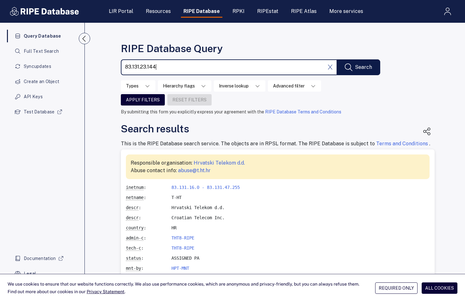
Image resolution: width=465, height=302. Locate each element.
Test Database (39, 111)
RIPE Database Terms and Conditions (303, 111)
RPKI (238, 11)
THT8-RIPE (182, 237)
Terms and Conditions (402, 144)
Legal (30, 273)
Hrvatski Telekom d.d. (219, 163)
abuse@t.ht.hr (194, 170)
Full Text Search (41, 51)
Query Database (42, 36)
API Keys (33, 96)
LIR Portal (121, 11)
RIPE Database (201, 11)
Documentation (40, 258)
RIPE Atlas (304, 11)
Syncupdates (37, 66)
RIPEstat (267, 11)
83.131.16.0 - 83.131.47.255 (205, 187)
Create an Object (41, 81)
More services (346, 11)
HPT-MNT (180, 268)
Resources (158, 11)
